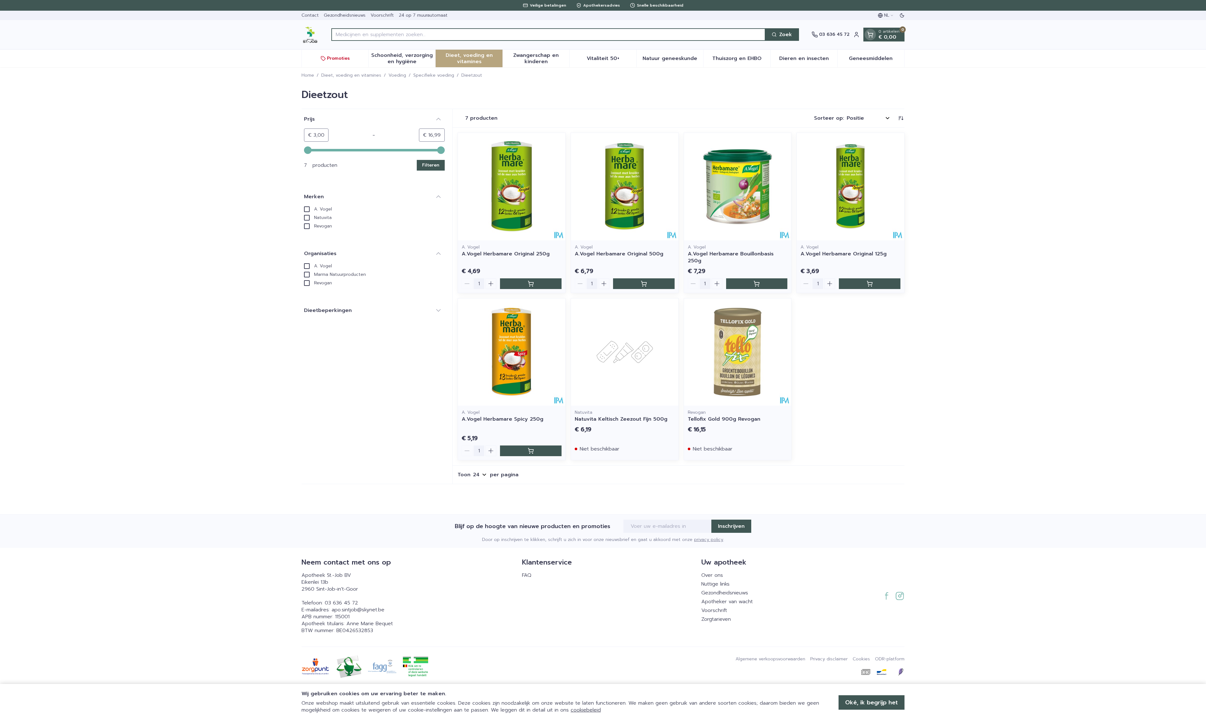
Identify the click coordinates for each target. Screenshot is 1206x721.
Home (308, 75)
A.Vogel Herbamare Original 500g (619, 254)
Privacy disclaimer (829, 659)
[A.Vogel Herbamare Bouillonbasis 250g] (737, 186)
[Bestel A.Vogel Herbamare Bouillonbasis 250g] (757, 283)
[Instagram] (900, 596)
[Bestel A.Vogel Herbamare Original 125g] (869, 283)
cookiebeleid (586, 710)
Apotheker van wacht (727, 601)
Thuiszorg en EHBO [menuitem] (741, 60)
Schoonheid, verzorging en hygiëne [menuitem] (403, 58)
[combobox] (548, 34)
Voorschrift (382, 15)
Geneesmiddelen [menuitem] (876, 60)
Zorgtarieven (716, 619)
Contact (310, 15)
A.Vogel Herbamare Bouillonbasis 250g (731, 257)
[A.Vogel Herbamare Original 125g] (850, 186)
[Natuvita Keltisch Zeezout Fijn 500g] (624, 352)
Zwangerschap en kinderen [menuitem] (541, 58)
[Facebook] (886, 596)
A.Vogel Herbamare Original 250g (506, 254)
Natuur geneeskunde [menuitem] (673, 60)
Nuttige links (715, 584)
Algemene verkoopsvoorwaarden (770, 659)
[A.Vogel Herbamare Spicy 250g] (511, 352)
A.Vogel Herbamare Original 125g (844, 254)
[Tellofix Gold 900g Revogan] (737, 352)
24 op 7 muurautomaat (423, 15)
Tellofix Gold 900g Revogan (724, 419)
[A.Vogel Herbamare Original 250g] (511, 186)
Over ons (712, 575)
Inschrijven (731, 526)
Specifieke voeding (433, 75)
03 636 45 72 (341, 603)
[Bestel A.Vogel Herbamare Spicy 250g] (531, 450)
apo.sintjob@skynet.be (358, 610)
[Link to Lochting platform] (901, 672)
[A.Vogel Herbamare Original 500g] (624, 186)
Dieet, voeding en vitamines (351, 75)
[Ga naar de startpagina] (310, 34)
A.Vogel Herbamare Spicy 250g (502, 419)
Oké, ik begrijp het (871, 702)
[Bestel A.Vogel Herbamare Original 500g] (644, 283)
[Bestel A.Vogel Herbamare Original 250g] (531, 283)
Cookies (861, 659)
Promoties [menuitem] (338, 58)
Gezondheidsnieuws (345, 15)
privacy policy (708, 539)
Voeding (397, 75)
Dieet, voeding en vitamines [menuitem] (474, 58)
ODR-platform (890, 659)
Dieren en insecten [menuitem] (808, 60)
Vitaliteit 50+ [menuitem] (611, 60)
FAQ (526, 575)
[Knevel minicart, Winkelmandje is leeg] (870, 34)
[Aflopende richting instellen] (901, 118)
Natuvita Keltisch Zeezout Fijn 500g (621, 419)
